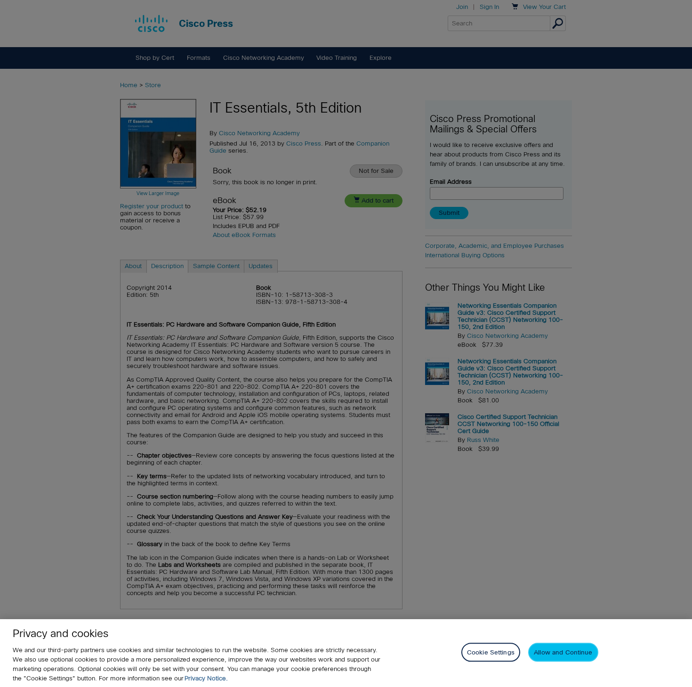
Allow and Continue (563, 652)
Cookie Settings (491, 652)
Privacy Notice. (206, 678)
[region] (346, 653)
